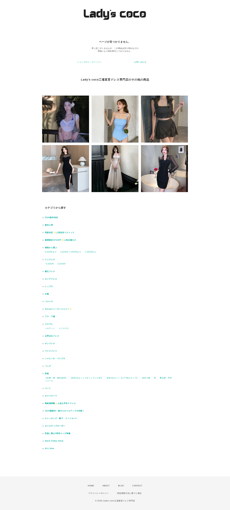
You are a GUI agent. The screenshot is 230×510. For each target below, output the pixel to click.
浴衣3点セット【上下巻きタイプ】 (122, 378)
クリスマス (64, 328)
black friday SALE (54, 441)
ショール (49, 381)
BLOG (121, 486)
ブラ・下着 (50, 316)
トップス (49, 286)
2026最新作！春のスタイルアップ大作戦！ (64, 411)
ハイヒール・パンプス (55, 358)
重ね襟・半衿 (166, 378)
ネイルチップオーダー (55, 426)
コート (48, 388)
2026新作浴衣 (51, 217)
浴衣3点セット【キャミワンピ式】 (87, 378)
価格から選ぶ (51, 247)
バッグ (48, 366)
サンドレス (50, 343)
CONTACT (137, 486)
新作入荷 (49, 225)
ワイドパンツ (51, 351)
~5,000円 (49, 264)
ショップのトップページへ (89, 62)
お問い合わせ (140, 62)
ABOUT (106, 486)
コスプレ (49, 324)
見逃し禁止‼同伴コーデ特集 (58, 433)
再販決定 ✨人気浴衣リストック (59, 232)
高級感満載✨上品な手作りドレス (60, 403)
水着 (47, 294)
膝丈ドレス (50, 271)
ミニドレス (50, 259)
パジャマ (49, 301)
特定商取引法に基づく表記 (129, 493)
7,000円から (91, 252)
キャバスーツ (51, 396)
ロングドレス (51, 279)
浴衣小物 (146, 378)
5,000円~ (62, 264)
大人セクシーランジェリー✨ (58, 309)
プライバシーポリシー (98, 493)
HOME (91, 486)
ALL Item (49, 448)
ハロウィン (50, 328)
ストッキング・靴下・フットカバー (61, 418)
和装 (47, 373)
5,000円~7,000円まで (70, 252)
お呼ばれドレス (52, 336)
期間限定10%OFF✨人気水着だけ (60, 240)
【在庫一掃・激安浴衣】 (56, 378)
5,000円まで (51, 252)
